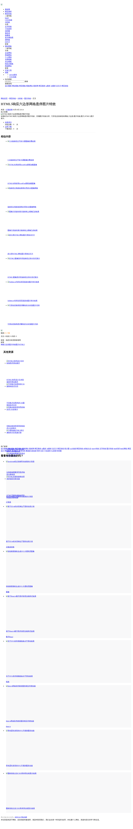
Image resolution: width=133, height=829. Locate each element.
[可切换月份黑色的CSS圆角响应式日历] (22, 165)
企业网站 (8, 53)
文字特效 (8, 26)
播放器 (28, 451)
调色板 (7, 40)
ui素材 (48, 86)
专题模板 (8, 59)
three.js (8, 726)
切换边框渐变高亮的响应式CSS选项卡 (16, 427)
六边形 (6, 344)
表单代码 (22, 451)
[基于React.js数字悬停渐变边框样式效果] (21, 596)
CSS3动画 (8, 20)
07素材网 (9, 110)
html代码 (117, 448)
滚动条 (33, 451)
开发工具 (8, 70)
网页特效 (8, 14)
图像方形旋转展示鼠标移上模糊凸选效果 (23, 230)
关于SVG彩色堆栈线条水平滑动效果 (19, 676)
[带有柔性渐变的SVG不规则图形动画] (20, 730)
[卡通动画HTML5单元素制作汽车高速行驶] (23, 211)
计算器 (8, 502)
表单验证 (15, 451)
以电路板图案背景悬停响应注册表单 (16, 473)
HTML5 (22, 344)
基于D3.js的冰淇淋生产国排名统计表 (19, 541)
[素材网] (1, 4)
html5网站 (123, 448)
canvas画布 (13, 75)
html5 (7, 18)
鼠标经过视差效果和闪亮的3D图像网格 (22, 207)
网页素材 (8, 11)
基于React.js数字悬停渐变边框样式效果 (20, 631)
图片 (17, 344)
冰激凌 (8, 547)
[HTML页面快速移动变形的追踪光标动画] (24, 258)
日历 (42, 451)
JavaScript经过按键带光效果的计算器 (19, 496)
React (11, 637)
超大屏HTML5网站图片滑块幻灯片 (20, 254)
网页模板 (22, 86)
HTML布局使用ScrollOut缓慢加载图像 (21, 183)
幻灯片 (7, 42)
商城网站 (8, 55)
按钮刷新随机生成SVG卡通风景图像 (19, 586)
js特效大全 (87, 448)
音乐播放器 (9, 37)
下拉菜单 (8, 29)
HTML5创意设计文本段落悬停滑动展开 (15, 381)
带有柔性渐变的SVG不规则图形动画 (19, 765)
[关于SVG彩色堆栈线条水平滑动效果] (20, 641)
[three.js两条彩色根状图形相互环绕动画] (21, 686)
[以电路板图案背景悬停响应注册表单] (21, 235)
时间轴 (59, 451)
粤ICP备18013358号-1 (8, 817)
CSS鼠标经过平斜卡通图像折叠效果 (21, 160)
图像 (7, 592)
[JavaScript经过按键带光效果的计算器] (20, 461)
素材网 (7, 9)
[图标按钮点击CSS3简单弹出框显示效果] (21, 773)
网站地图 (24, 817)
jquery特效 (95, 448)
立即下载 (8, 127)
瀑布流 (7, 33)
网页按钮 (65, 86)
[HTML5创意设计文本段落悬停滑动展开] (22, 141)
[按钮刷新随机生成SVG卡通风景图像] (20, 551)
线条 (7, 682)
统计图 (66, 448)
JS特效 (7, 22)
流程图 (7, 31)
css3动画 (73, 448)
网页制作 (8, 451)
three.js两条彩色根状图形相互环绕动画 (20, 721)
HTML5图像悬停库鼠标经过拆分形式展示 (23, 277)
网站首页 (4, 98)
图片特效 (27, 98)
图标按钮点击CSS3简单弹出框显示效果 (20, 808)
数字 (7, 637)
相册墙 (7, 35)
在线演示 (8, 122)
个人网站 (8, 57)
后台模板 (8, 61)
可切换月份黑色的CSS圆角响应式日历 (16, 404)
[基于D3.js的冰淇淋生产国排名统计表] (20, 506)
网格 (2, 344)
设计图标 (8, 86)
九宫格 (53, 451)
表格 (12, 547)
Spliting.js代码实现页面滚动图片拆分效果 (22, 301)
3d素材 (53, 86)
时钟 (38, 451)
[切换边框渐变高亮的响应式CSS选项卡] (23, 188)
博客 (6, 72)
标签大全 (18, 817)
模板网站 (29, 86)
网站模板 (8, 46)
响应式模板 (9, 64)
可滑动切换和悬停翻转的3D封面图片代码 (23, 324)
